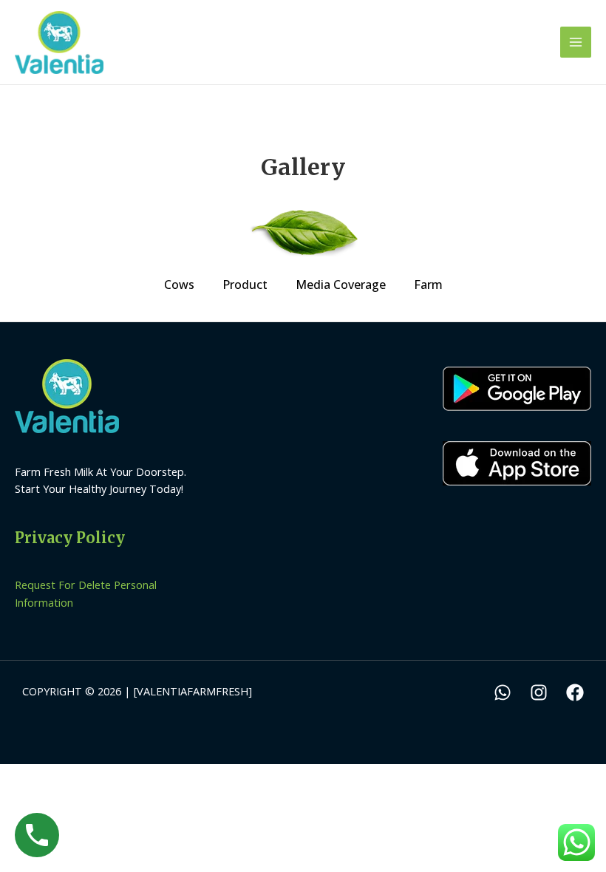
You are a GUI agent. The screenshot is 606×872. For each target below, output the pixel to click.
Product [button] (245, 284)
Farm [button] (428, 284)
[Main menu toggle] (575, 42)
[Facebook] (575, 692)
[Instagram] (539, 692)
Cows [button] (179, 284)
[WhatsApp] (502, 692)
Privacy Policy (70, 537)
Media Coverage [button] (341, 284)
